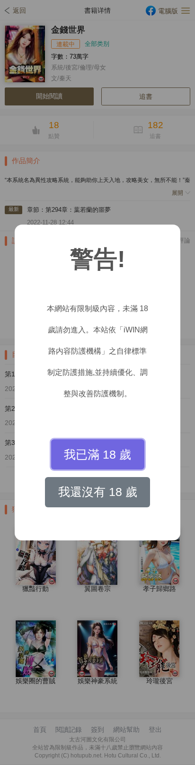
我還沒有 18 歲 (97, 491)
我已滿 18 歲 (97, 454)
